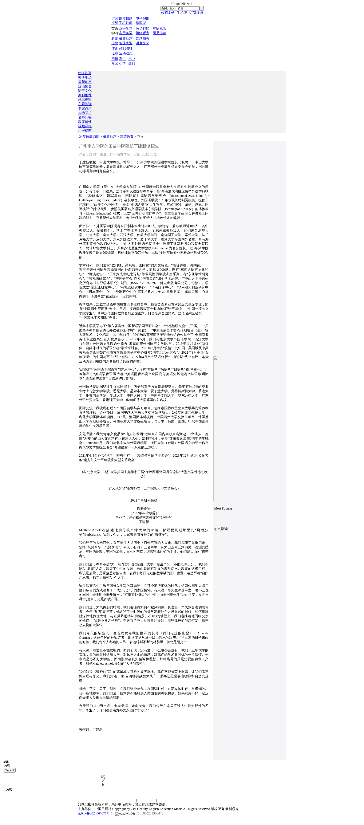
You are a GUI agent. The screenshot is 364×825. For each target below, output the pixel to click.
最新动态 (125, 38)
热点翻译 (142, 28)
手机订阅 (125, 23)
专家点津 (85, 108)
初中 (131, 59)
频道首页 (84, 73)
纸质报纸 (125, 18)
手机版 (182, 13)
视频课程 (85, 126)
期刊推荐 (85, 95)
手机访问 (204, 800)
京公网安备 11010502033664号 (141, 813)
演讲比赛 (166, 800)
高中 (122, 59)
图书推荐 (159, 33)
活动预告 (142, 38)
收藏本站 (168, 13)
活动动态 (125, 53)
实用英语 (125, 33)
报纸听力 (142, 33)
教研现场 (85, 77)
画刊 (131, 63)
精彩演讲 (125, 49)
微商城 (141, 23)
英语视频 (159, 28)
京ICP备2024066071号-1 (95, 813)
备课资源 (125, 43)
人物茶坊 (85, 113)
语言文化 (142, 43)
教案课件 (85, 121)
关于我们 (185, 800)
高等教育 (127, 136)
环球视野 (85, 99)
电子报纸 (142, 18)
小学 (122, 63)
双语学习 (125, 28)
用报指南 (85, 130)
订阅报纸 (196, 13)
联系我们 (127, 800)
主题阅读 (85, 104)
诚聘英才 (147, 800)
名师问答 (85, 117)
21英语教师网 (89, 136)
